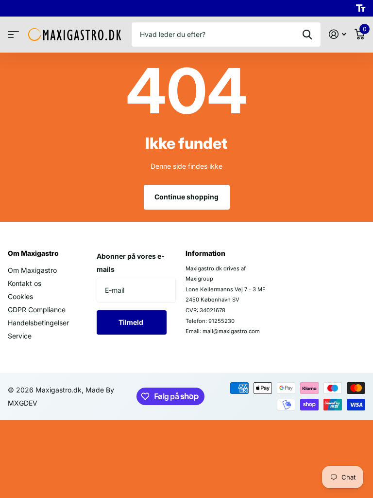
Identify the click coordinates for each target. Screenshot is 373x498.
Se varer (13, 35)
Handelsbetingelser (38, 323)
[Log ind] (337, 34)
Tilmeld (132, 322)
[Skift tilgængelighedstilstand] (360, 8)
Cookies (20, 296)
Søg (307, 34)
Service (20, 336)
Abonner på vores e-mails (131, 262)
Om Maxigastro (33, 253)
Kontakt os (24, 283)
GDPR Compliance (37, 309)
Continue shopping (186, 197)
